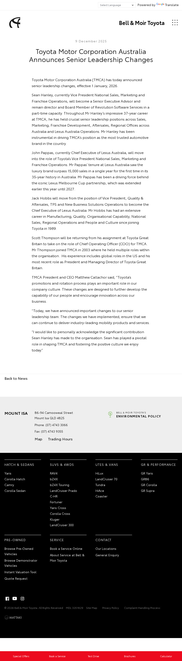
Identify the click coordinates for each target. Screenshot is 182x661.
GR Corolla (149, 484)
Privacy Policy (110, 608)
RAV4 (53, 473)
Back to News (16, 378)
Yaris (7, 473)
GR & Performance (158, 464)
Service (57, 540)
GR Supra (147, 490)
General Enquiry (107, 555)
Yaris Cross (58, 507)
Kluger (54, 519)
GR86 (145, 479)
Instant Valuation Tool (20, 572)
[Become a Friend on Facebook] (7, 598)
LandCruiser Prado (63, 490)
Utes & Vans (106, 464)
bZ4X (54, 479)
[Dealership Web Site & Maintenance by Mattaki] (13, 617)
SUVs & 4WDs (62, 464)
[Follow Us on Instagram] (22, 598)
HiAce (99, 490)
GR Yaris (147, 473)
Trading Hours (60, 438)
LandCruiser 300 (62, 525)
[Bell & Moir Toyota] (14, 22)
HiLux (99, 473)
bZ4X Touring (59, 484)
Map (38, 438)
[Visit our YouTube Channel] (14, 598)
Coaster (101, 496)
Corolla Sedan (15, 490)
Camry (9, 484)
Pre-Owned (15, 540)
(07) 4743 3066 (57, 425)
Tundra (100, 484)
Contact (103, 540)
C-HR (53, 496)
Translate (172, 4)
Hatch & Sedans (19, 464)
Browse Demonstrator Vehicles (20, 563)
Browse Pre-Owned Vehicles (18, 551)
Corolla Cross (60, 513)
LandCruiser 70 (106, 479)
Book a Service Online (66, 548)
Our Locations (105, 548)
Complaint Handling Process (142, 608)
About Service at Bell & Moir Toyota (67, 557)
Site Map (91, 608)
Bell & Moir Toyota (142, 22)
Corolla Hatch (14, 479)
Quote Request (16, 578)
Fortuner (56, 502)
